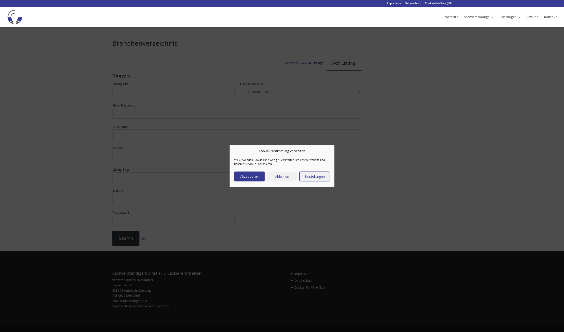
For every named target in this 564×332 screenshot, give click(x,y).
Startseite (450, 17)
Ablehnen (282, 176)
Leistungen (508, 17)
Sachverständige (477, 17)
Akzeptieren (249, 176)
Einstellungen (315, 176)
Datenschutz (413, 3)
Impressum (394, 3)
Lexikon (532, 17)
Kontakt (550, 17)
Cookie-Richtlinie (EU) (438, 3)
